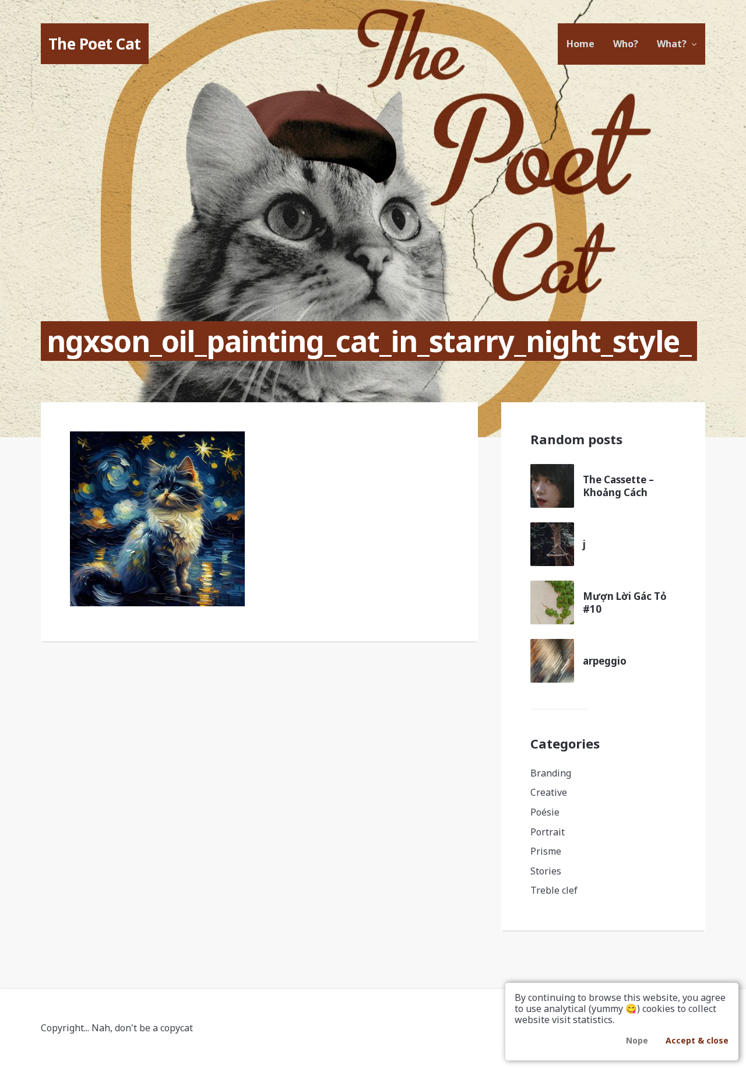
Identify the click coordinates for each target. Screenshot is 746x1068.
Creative (548, 792)
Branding (550, 773)
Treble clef (554, 890)
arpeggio (605, 661)
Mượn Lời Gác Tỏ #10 (625, 602)
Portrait (547, 831)
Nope (637, 1040)
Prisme (545, 851)
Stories (545, 871)
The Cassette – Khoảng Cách (618, 486)
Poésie (545, 812)
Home (580, 43)
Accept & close (697, 1040)
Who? (625, 43)
